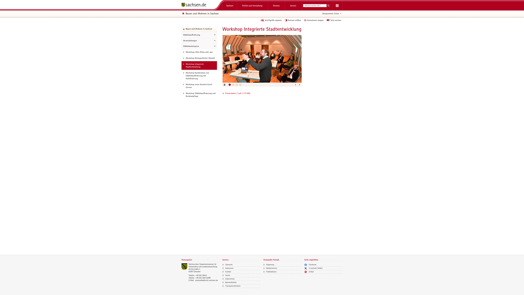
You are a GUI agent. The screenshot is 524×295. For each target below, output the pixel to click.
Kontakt (228, 272)
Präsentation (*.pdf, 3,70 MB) (237, 93)
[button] (230, 85)
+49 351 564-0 (201, 275)
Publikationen (271, 272)
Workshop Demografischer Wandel (200, 58)
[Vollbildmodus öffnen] (298, 38)
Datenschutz (230, 279)
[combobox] (315, 5)
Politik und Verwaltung (252, 5)
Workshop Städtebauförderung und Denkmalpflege (201, 94)
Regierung (270, 265)
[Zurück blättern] (295, 85)
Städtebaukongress (191, 46)
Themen (276, 5)
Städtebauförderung (191, 35)
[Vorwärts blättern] (299, 85)
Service (293, 5)
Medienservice (271, 268)
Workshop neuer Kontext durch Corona (199, 85)
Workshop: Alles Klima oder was (199, 52)
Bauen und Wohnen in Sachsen (202, 13)
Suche (227, 275)
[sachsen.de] (200, 5)
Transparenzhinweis (232, 286)
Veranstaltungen (190, 40)
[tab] (200, 260)
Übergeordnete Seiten (330, 14)
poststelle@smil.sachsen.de (206, 280)
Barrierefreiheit (230, 282)
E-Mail (311, 272)
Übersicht (228, 265)
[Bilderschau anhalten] (224, 85)
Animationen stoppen (315, 20)
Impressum (229, 268)
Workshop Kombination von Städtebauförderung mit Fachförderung (197, 76)
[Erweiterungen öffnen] (337, 6)
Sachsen (229, 5)
